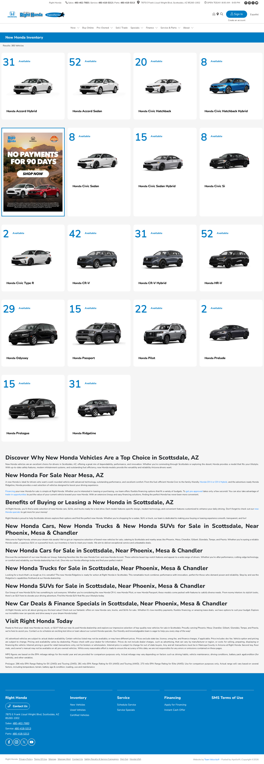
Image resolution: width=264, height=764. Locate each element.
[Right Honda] (36, 14)
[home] (215, 14)
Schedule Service (126, 704)
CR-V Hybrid (221, 482)
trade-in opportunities (15, 494)
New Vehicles (77, 704)
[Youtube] (256, 2)
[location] (138, 3)
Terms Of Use (40, 759)
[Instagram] (249, 2)
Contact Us (19, 706)
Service (123, 697)
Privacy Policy (26, 759)
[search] (221, 14)
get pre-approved (194, 491)
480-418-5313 (105, 2)
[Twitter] (253, 2)
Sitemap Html (64, 759)
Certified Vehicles (79, 715)
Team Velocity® (211, 759)
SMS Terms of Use (227, 697)
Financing (10, 491)
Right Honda (11, 759)
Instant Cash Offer (174, 710)
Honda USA (135, 759)
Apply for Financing (175, 704)
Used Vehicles (78, 710)
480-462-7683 (82, 2)
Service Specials (126, 710)
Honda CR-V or (207, 482)
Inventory (78, 697)
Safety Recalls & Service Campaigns (101, 759)
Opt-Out (124, 759)
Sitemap (52, 759)
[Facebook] (245, 2)
